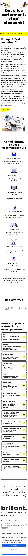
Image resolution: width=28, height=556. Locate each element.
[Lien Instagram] (4, 516)
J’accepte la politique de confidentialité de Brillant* (13, 525)
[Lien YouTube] (8, 516)
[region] (14, 543)
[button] (24, 4)
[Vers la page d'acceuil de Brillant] (14, 509)
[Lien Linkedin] (2, 516)
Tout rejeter (14, 553)
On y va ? (6, 110)
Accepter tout (14, 545)
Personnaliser (14, 549)
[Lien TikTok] (11, 516)
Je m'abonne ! (4, 528)
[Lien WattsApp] (13, 516)
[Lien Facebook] (6, 516)
